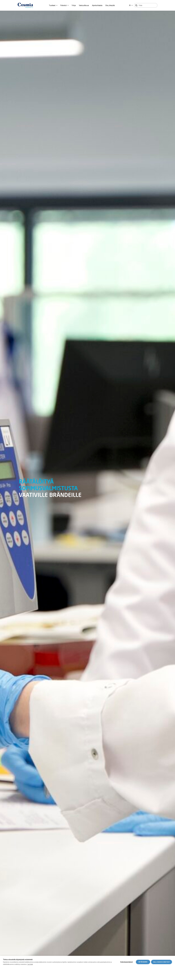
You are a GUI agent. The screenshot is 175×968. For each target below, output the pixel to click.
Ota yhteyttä (110, 5)
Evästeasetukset (126, 962)
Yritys (74, 5)
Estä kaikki (143, 962)
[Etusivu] (25, 5)
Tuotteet (52, 5)
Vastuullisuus (84, 5)
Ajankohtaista (97, 5)
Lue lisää (30, 964)
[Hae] (136, 5)
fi (130, 5)
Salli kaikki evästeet (161, 962)
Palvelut (63, 5)
